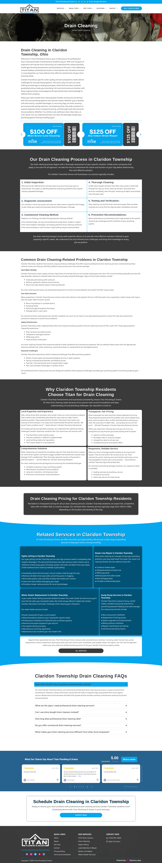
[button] (65, 8)
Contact (112, 8)
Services (60, 8)
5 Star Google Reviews (97, 1)
